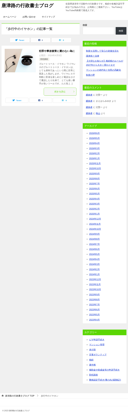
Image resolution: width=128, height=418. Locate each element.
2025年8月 (94, 178)
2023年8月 (94, 299)
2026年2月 (94, 153)
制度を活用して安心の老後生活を (102, 51)
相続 (91, 360)
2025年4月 (94, 198)
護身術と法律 (92, 56)
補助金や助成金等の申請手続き (104, 370)
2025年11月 (95, 163)
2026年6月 (94, 133)
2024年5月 (94, 254)
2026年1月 (94, 158)
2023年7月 (94, 304)
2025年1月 (94, 214)
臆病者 (89, 95)
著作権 (92, 365)
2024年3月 (94, 264)
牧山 (98, 113)
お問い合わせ (29, 16)
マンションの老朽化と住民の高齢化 (103, 70)
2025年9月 (94, 173)
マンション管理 (96, 344)
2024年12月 (95, 219)
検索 (85, 25)
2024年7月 (94, 244)
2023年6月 (94, 309)
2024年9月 (94, 234)
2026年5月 (94, 138)
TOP (19, 396)
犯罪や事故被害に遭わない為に (57, 51)
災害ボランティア (98, 354)
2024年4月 (94, 259)
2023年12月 (95, 279)
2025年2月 (94, 209)
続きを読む (60, 91)
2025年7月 (94, 183)
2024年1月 (94, 274)
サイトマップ (48, 16)
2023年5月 (94, 314)
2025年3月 (94, 204)
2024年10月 (95, 229)
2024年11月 (95, 224)
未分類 (92, 349)
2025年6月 (94, 188)
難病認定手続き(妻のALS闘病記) (105, 380)
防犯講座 (44, 59)
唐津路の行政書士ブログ (28, 5)
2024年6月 (94, 249)
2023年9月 (94, 294)
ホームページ (9, 16)
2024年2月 (94, 269)
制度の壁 (90, 75)
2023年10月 (95, 289)
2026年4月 (94, 143)
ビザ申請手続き (96, 339)
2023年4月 (94, 319)
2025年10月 (95, 168)
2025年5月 (94, 193)
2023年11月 (95, 284)
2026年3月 (94, 148)
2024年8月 (94, 239)
